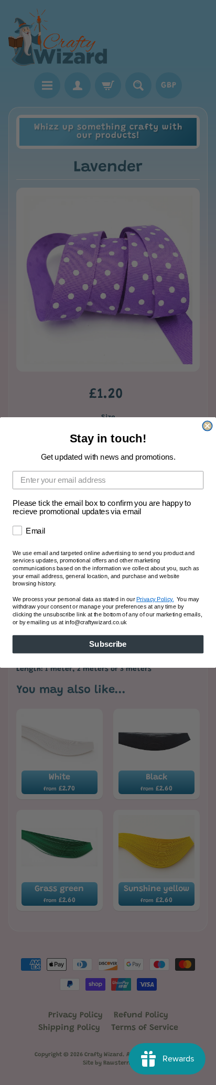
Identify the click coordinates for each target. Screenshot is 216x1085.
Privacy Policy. (155, 599)
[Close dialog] (207, 425)
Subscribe (107, 644)
